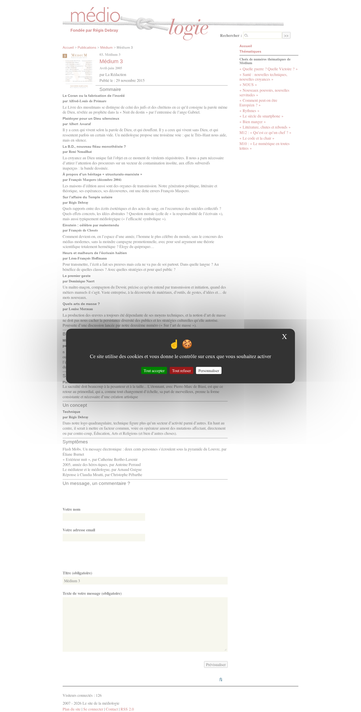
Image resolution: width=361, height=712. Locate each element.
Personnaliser (208, 370)
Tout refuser (181, 370)
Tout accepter (154, 370)
